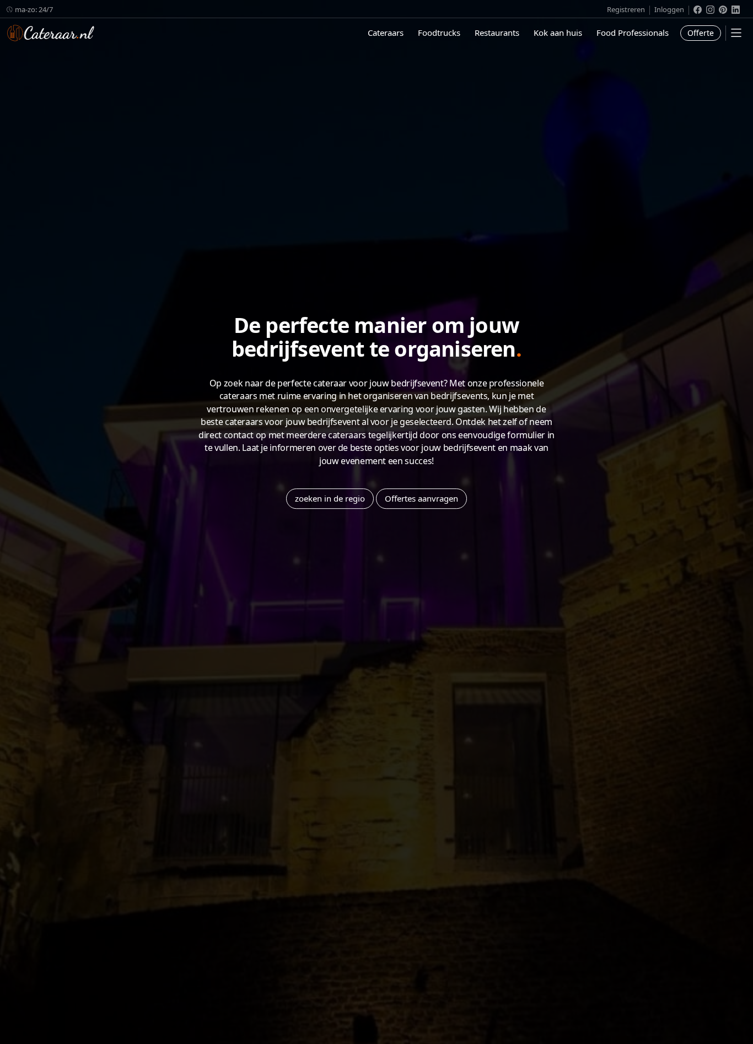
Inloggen (669, 9)
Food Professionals (632, 32)
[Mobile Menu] (736, 33)
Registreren (626, 9)
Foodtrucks (439, 32)
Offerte (700, 33)
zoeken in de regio (330, 498)
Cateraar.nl (51, 33)
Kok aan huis (558, 32)
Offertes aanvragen (421, 498)
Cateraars (386, 32)
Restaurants (497, 32)
